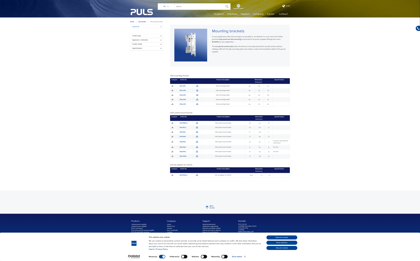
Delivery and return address (212, 230)
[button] (286, 6)
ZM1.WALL (183, 132)
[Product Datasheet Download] (197, 86)
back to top (212, 207)
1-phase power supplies (138, 224)
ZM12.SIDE (183, 90)
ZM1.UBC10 (183, 127)
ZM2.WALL (183, 136)
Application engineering (210, 226)
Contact (169, 228)
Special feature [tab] (137, 48)
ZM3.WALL (183, 142)
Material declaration (209, 224)
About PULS (171, 226)
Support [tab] (206, 221)
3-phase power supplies (139, 226)
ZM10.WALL (183, 156)
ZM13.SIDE (183, 95)
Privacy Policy (162, 249)
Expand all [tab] (135, 27)
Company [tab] (171, 221)
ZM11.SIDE (183, 86)
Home (132, 22)
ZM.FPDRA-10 (183, 175)
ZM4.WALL (183, 147)
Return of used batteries (210, 232)
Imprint (152, 249)
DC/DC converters (137, 228)
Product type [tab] (136, 36)
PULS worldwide (172, 230)
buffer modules (144, 232)
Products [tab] (135, 221)
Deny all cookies (282, 248)
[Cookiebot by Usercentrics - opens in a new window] (134, 256)
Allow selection (281, 243)
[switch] (184, 257)
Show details (237, 257)
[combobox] (194, 6)
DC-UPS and (135, 232)
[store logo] (142, 12)
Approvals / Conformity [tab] (140, 40)
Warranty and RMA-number (212, 228)
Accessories (142, 22)
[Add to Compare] (172, 86)
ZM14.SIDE (183, 99)
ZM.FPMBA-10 (184, 123)
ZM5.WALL (183, 151)
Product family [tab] (137, 44)
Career (169, 224)
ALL (164, 6)
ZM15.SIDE (183, 104)
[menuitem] (270, 14)
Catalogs (170, 232)
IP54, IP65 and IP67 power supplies (142, 230)
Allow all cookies (282, 237)
